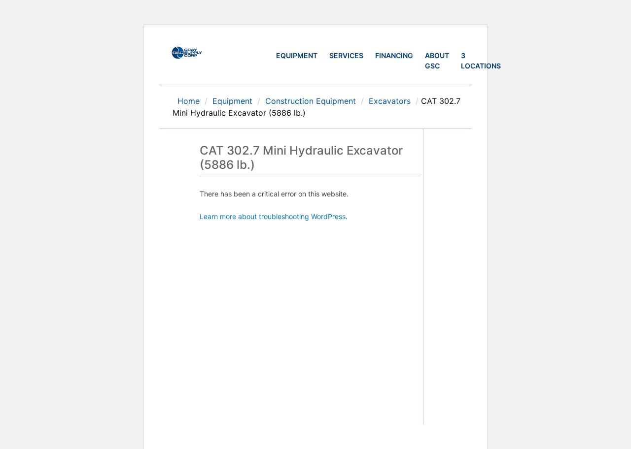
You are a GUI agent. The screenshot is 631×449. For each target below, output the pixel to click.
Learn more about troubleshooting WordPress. (274, 216)
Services (346, 55)
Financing (394, 55)
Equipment (296, 55)
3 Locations (481, 60)
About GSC (437, 60)
